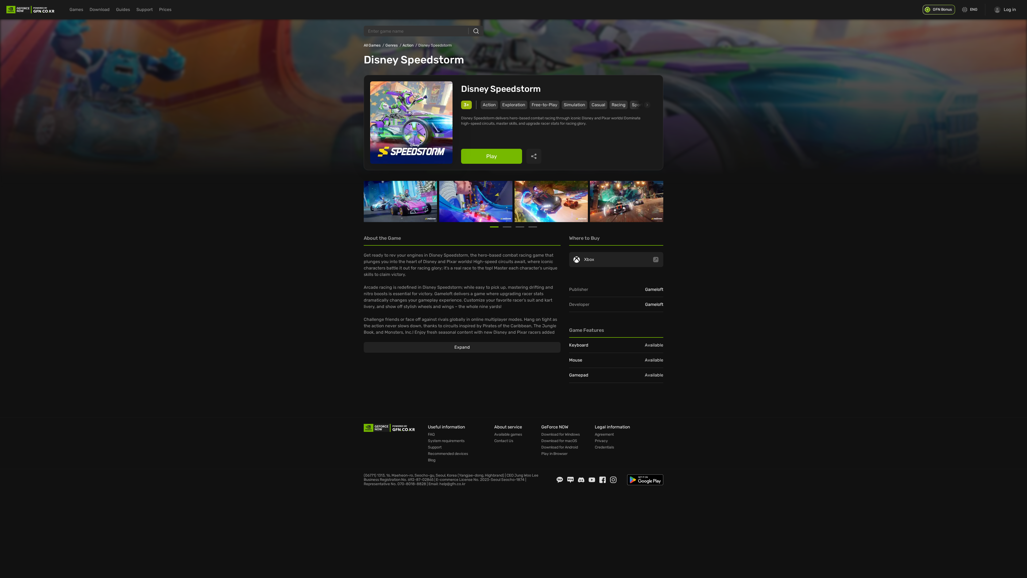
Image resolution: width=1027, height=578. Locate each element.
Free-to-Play (544, 104)
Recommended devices (448, 454)
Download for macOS (559, 441)
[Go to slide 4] (532, 227)
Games (76, 9)
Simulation (574, 104)
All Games (372, 45)
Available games (508, 434)
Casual (598, 104)
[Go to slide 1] (494, 227)
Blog (431, 460)
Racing (619, 104)
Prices (165, 9)
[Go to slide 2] (507, 227)
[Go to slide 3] (520, 227)
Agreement (604, 434)
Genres (391, 45)
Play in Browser (554, 454)
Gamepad (578, 375)
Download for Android (559, 447)
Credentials (604, 447)
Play (491, 156)
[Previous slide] (370, 201)
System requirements (446, 441)
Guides (123, 9)
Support (144, 9)
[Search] (476, 31)
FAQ (431, 434)
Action (408, 45)
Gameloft (654, 289)
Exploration (513, 104)
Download (100, 9)
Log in (1010, 9)
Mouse (575, 360)
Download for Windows (560, 434)
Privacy (601, 441)
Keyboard (578, 345)
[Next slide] (641, 105)
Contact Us (503, 441)
